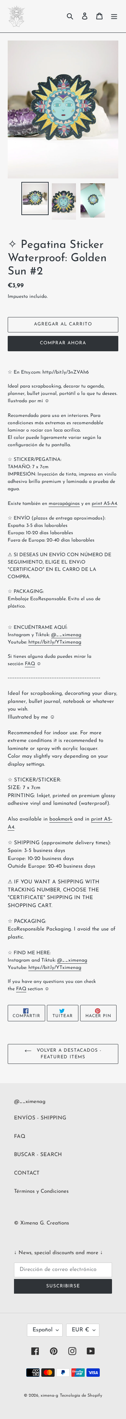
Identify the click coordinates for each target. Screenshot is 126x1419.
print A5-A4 (104, 503)
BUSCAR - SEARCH (38, 1154)
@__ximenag (66, 635)
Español (42, 1330)
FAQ (19, 1136)
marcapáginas (64, 503)
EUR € (80, 1330)
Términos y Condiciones (41, 1191)
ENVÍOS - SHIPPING (40, 1118)
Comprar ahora (63, 343)
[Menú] (114, 16)
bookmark (60, 819)
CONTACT (27, 1173)
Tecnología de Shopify (81, 1396)
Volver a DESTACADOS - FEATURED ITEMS (68, 1054)
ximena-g (49, 1396)
